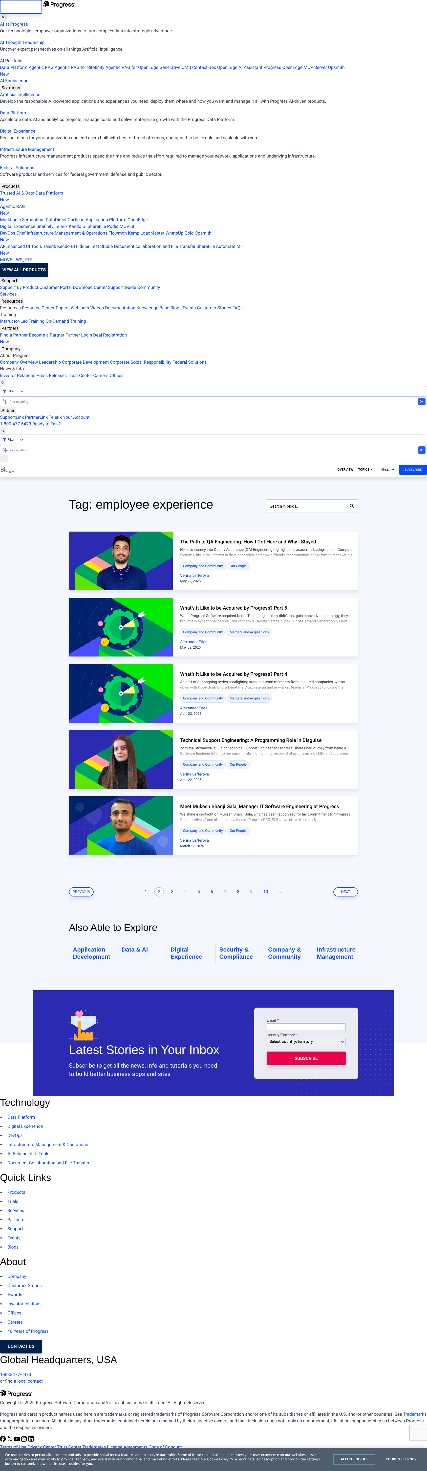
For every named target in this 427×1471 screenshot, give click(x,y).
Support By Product (19, 287)
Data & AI (135, 949)
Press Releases (52, 375)
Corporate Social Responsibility (140, 362)
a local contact (28, 1381)
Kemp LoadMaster (146, 233)
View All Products (24, 270)
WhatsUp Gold (179, 233)
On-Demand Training (66, 321)
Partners (10, 328)
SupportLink (12, 417)
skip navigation (21, 6)
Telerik (61, 226)
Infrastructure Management (27, 149)
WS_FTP (24, 259)
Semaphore (33, 219)
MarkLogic (10, 219)
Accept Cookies (354, 1459)
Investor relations (24, 1304)
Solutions (10, 87)
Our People (238, 566)
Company (11, 348)
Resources (12, 301)
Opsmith (172, 71)
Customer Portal (56, 287)
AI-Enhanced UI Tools (21, 246)
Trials (12, 1201)
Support (9, 280)
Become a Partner (46, 335)
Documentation (120, 308)
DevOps (7, 233)
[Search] (3, 382)
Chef (20, 233)
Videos (97, 308)
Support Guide (122, 287)
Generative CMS (175, 67)
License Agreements (127, 1447)
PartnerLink (36, 417)
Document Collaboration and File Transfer (48, 1163)
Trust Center (80, 375)
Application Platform (106, 219)
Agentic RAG (41, 67)
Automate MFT (122, 250)
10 (265, 891)
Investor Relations (17, 375)
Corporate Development (85, 362)
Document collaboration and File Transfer (154, 246)
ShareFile (97, 226)
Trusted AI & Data (17, 193)
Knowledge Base (152, 308)
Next (345, 892)
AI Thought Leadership (22, 42)
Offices (117, 375)
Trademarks (415, 1414)
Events (189, 308)
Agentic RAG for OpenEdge (132, 67)
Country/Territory (281, 1035)
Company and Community (203, 566)
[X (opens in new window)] (10, 1440)
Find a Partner (14, 335)
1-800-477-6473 (15, 424)
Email (272, 1021)
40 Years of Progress (28, 1331)
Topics (363, 470)
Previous (81, 892)
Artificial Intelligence (20, 94)
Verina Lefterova (194, 575)
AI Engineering (14, 80)
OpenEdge (138, 219)
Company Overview (19, 362)
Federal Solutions (17, 167)
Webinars (80, 308)
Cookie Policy (217, 1459)
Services (8, 294)
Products (10, 186)
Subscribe (413, 470)
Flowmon (117, 233)
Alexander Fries (193, 641)
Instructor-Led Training (22, 321)
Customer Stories (214, 308)
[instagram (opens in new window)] (24, 1440)
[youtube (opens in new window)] (17, 1440)
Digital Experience (17, 131)
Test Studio (102, 246)
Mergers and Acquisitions (249, 632)
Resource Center (38, 308)
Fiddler (83, 246)
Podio (112, 226)
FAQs (237, 308)
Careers (100, 375)
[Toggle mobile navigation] (4, 458)
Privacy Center (41, 1447)
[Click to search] (351, 506)
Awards (14, 1294)
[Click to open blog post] (121, 561)
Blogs (176, 308)
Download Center (90, 287)
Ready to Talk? (46, 424)
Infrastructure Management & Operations (67, 233)
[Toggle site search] (3, 431)
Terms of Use (13, 1447)
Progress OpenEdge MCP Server (295, 67)
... (280, 891)
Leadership (50, 362)
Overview (345, 470)
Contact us (21, 1346)
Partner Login (78, 335)
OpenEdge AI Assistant (239, 67)
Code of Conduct (165, 1447)
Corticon (76, 219)
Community (148, 287)
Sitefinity (44, 226)
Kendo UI (77, 226)
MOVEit (127, 226)
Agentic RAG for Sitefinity (79, 67)
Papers (62, 308)
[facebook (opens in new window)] (3, 1440)
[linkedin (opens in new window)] (31, 1440)
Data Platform (14, 67)
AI (3, 17)
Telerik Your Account (69, 417)
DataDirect (56, 219)
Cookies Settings (401, 1459)
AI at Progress (14, 24)
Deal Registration (63, 338)
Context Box (204, 67)
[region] (213, 1459)
